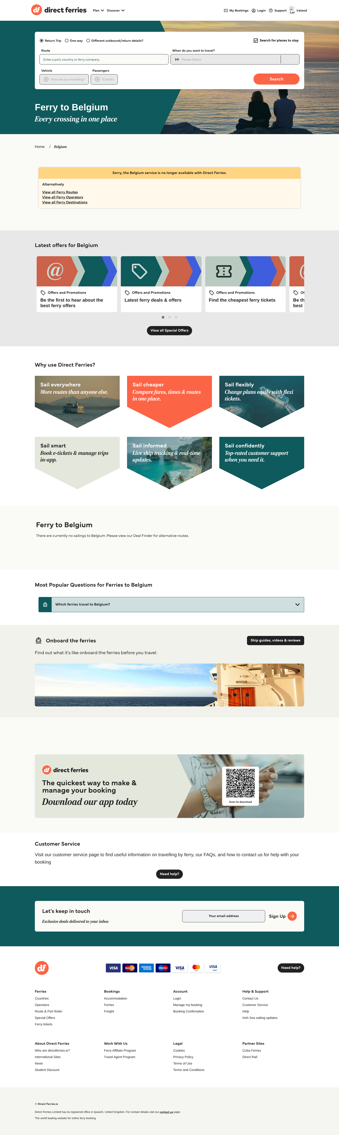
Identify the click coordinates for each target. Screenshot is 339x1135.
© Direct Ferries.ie (46, 1104)
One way (76, 40)
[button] (171, 604)
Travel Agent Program (119, 1057)
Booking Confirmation (188, 1011)
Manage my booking (187, 1005)
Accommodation (115, 998)
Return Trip (53, 40)
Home (40, 147)
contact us (166, 1112)
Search (276, 78)
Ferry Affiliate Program (120, 1050)
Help (245, 1011)
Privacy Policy (183, 1057)
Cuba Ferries (251, 1050)
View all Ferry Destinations (64, 202)
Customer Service (255, 1005)
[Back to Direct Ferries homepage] (58, 10)
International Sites (48, 1057)
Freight (109, 1011)
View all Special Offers (170, 330)
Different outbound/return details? (117, 40)
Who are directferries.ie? (52, 1050)
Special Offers (45, 1018)
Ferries (109, 1005)
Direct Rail (249, 1057)
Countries (42, 998)
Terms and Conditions (188, 1070)
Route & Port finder (48, 1011)
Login (177, 998)
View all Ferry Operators (62, 197)
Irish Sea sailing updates (260, 1018)
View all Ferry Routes (60, 192)
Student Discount (47, 1070)
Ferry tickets (43, 1024)
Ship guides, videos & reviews (275, 640)
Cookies (179, 1050)
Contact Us (250, 998)
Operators (42, 1005)
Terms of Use (182, 1063)
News (39, 1063)
